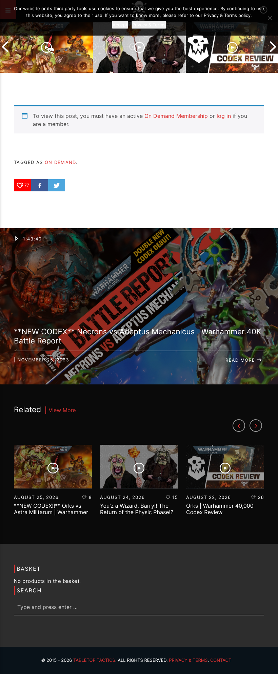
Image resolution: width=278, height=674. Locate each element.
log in (224, 115)
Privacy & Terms (188, 660)
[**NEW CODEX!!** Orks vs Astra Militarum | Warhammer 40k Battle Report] (46, 47)
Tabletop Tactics (94, 660)
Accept (120, 24)
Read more (241, 360)
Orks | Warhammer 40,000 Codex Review (220, 508)
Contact (221, 660)
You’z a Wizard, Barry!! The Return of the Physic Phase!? (136, 508)
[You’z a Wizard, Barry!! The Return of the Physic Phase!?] (139, 47)
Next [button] (273, 47)
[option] (46, 47)
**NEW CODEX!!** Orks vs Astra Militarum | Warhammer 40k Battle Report (51, 512)
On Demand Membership (176, 115)
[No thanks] (269, 18)
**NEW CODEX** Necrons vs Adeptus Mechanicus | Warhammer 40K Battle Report (137, 336)
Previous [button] (5, 47)
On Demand (60, 162)
